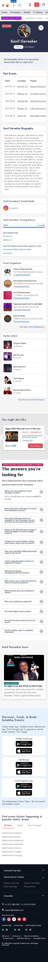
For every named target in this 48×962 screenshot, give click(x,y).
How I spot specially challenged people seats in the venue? (21, 552)
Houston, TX (22, 87)
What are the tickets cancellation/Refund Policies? (17, 572)
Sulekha (8, 5)
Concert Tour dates (32, 883)
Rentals (27, 12)
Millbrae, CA (22, 94)
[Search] (20, 5)
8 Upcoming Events (21, 298)
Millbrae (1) (7, 240)
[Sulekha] (3, 5)
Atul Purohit (18, 355)
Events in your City (11, 883)
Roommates (15, 12)
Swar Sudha (7, 253)
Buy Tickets (35, 446)
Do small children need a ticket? (18, 611)
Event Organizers (36, 327)
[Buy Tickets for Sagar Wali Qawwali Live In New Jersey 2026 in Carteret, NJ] (11, 436)
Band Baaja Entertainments (25, 281)
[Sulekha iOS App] (24, 772)
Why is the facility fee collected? (18, 602)
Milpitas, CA (22, 108)
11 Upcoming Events (21, 275)
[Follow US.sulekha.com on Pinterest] (24, 919)
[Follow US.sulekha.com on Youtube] (19, 919)
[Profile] (43, 4)
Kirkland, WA (22, 101)
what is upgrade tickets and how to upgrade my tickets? (19, 562)
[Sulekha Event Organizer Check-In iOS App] (24, 793)
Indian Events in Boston (11, 848)
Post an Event (30, 887)
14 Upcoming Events (21, 310)
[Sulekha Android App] (24, 765)
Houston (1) (7, 236)
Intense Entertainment (22, 269)
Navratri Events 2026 (11, 18)
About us (5, 936)
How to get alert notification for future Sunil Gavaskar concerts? (21, 509)
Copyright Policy (39, 938)
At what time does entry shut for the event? (20, 621)
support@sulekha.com (14, 910)
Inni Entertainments (21, 292)
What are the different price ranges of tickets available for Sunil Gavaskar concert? (21, 531)
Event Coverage (10, 887)
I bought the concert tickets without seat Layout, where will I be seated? (19, 542)
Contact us (16, 936)
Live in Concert (34, 825)
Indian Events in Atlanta (12, 833)
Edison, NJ (21, 116)
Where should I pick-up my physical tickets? (19, 592)
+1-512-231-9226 (28, 904)
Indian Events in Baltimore (12, 841)
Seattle (13, 1)
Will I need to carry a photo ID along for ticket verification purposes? (21, 582)
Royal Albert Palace (38, 116)
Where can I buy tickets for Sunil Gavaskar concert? (18, 492)
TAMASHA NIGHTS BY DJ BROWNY (27, 304)
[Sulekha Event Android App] (24, 744)
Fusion (20, 825)
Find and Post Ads (12, 870)
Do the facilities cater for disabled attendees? (19, 631)
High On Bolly (19, 316)
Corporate (8, 896)
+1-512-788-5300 (12, 904)
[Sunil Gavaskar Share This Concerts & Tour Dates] (41, 27)
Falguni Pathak (19, 343)
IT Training (37, 12)
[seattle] (13, 5)
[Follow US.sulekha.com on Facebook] (3, 919)
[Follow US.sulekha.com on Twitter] (14, 919)
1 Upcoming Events (21, 286)
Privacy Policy (8, 938)
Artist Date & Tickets (33, 18)
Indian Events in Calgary (12, 852)
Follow (18, 47)
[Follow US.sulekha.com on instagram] (9, 919)
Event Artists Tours (35, 400)
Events (4, 12)
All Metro (8, 825)
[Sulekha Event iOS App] (24, 750)
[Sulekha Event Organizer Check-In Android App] (24, 786)
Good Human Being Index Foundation (17, 249)
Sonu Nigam (18, 378)
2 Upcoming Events (21, 321)
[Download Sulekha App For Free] (30, 4)
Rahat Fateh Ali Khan (22, 390)
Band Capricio (19, 367)
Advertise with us (23, 938)
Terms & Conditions (31, 936)
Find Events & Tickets (14, 877)
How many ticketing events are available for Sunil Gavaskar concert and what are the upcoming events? (20, 520)
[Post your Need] (36, 4)
